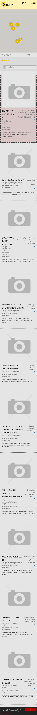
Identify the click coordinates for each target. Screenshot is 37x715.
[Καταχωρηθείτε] (28, 3)
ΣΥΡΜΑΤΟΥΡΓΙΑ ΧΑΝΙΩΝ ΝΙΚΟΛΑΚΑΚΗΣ (8, 241)
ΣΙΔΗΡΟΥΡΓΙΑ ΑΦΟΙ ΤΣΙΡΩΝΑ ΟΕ (8, 114)
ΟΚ (30, 709)
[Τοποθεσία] (4, 67)
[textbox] (21, 67)
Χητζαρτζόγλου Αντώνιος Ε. (13, 180)
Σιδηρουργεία (6, 129)
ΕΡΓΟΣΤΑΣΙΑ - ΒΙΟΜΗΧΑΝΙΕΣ (6, 127)
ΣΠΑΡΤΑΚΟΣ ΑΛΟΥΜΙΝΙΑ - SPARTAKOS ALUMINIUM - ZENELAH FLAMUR (12, 429)
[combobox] (21, 67)
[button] (18, 42)
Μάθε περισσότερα (5, 713)
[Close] (31, 3)
